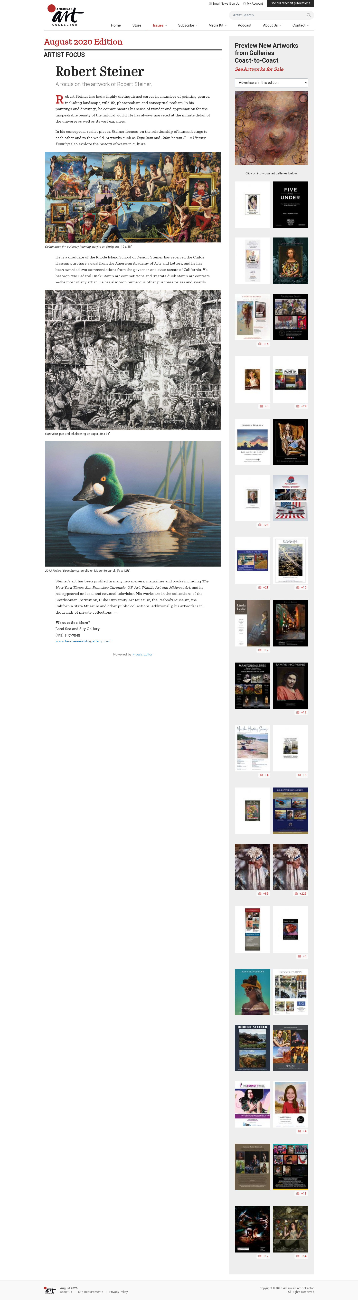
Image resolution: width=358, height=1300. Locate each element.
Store (136, 25)
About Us (271, 25)
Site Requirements (90, 1292)
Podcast (244, 25)
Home (116, 25)
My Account (255, 3)
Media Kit (216, 25)
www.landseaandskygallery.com (83, 641)
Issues (159, 25)
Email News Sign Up (226, 3)
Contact (299, 25)
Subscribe (186, 25)
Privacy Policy (118, 1292)
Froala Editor (142, 654)
